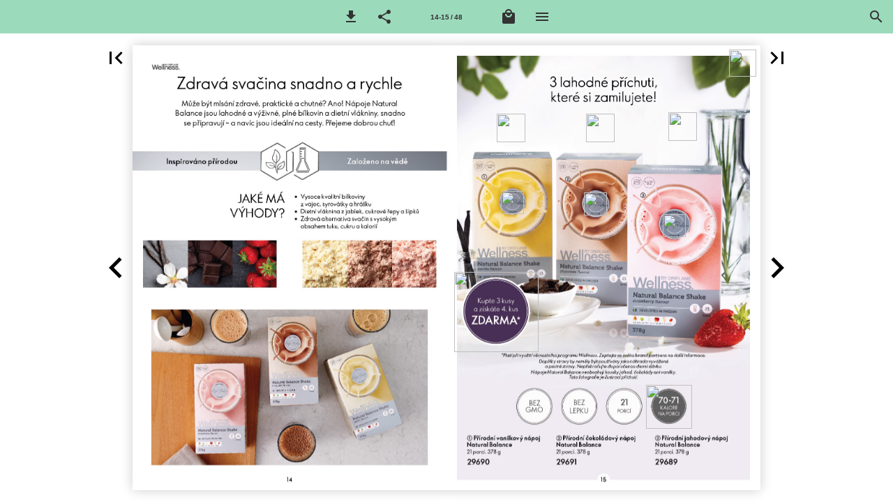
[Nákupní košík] (508, 16)
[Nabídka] (542, 16)
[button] (351, 16)
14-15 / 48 (446, 17)
